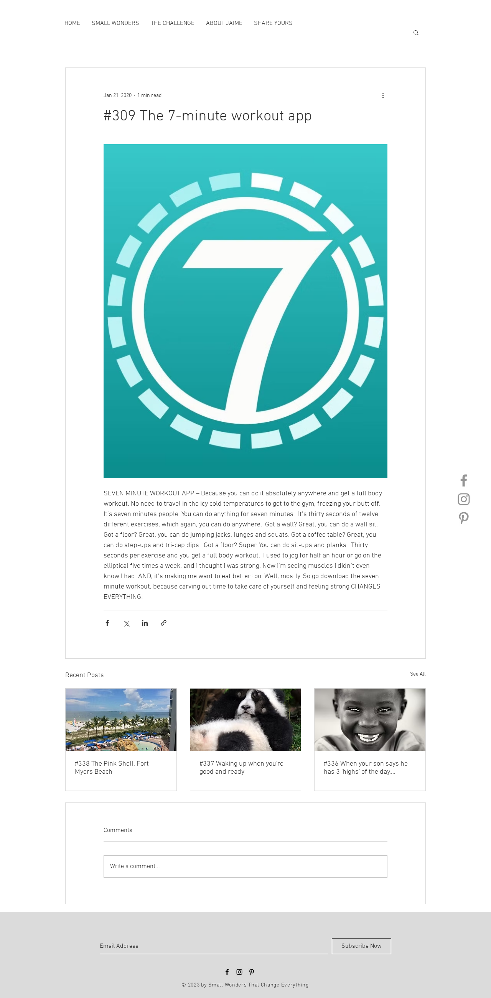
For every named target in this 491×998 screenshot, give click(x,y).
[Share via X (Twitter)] (126, 622)
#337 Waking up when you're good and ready (241, 768)
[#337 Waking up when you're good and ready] (245, 720)
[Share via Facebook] (107, 622)
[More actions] (382, 95)
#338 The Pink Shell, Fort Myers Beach (112, 768)
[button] (416, 32)
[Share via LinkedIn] (144, 622)
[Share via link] (163, 622)
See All (418, 674)
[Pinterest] (464, 518)
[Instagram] (464, 499)
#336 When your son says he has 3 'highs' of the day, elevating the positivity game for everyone (366, 768)
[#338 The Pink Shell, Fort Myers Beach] (121, 720)
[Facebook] (464, 480)
